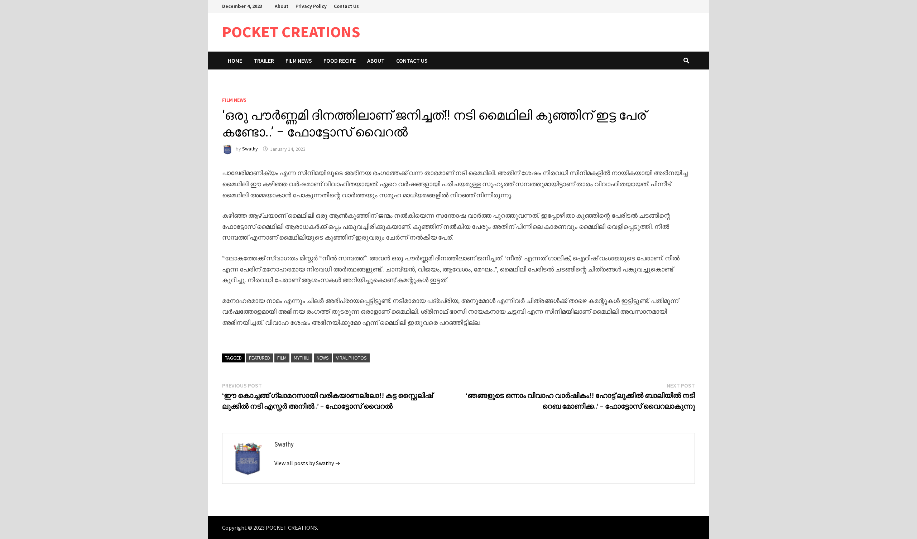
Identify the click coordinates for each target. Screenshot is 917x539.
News (323, 358)
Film (282, 358)
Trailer (264, 60)
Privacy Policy (311, 6)
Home (235, 60)
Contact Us (346, 6)
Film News (298, 60)
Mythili (301, 358)
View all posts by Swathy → (307, 463)
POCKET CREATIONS (291, 32)
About (281, 6)
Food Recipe (339, 60)
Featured (259, 358)
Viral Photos (351, 358)
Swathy (250, 149)
